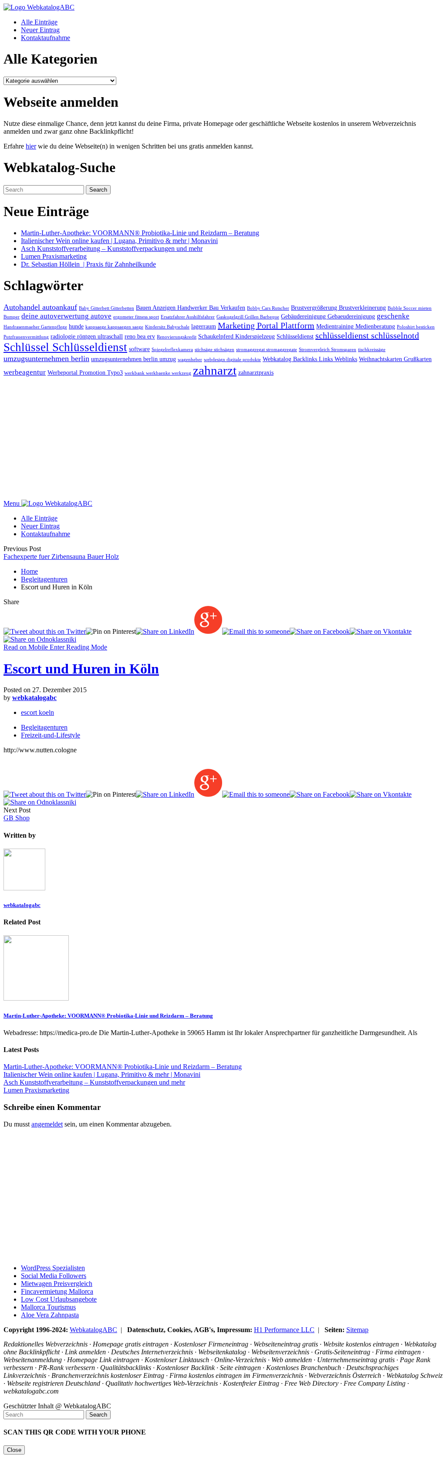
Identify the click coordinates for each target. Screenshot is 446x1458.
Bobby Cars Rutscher (268, 308)
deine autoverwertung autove (66, 316)
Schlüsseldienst (295, 336)
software (139, 348)
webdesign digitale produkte (232, 359)
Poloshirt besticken (416, 327)
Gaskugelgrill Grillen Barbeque (247, 317)
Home (29, 571)
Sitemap (357, 1329)
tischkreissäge (371, 349)
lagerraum (203, 326)
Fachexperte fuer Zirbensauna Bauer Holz (61, 556)
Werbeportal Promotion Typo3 (85, 372)
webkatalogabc (34, 697)
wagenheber (190, 359)
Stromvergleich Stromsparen (327, 349)
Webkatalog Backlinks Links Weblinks (310, 358)
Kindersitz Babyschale (167, 327)
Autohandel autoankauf (40, 307)
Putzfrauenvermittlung (26, 337)
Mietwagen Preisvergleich (56, 1283)
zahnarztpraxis (256, 372)
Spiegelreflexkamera (172, 349)
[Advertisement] (223, 439)
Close (14, 1450)
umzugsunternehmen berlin (46, 358)
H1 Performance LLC (284, 1329)
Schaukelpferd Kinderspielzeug (236, 336)
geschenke (393, 316)
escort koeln (37, 712)
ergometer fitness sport (136, 317)
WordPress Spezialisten (53, 1268)
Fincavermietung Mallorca (57, 1291)
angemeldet (47, 1124)
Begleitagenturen (44, 579)
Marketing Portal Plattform (266, 325)
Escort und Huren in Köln (81, 669)
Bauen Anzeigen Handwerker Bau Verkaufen (190, 307)
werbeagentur (24, 372)
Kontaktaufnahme (45, 37)
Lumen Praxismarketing (54, 256)
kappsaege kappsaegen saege (114, 327)
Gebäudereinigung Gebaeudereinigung (328, 316)
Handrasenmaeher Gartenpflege (35, 327)
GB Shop (16, 818)
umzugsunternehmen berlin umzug (133, 358)
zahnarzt (215, 370)
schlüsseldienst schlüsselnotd (367, 335)
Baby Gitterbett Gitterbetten (106, 308)
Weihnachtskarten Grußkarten (395, 358)
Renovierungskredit (176, 337)
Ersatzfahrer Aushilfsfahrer (188, 317)
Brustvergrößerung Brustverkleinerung (338, 307)
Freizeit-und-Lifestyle (50, 735)
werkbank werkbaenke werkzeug (158, 373)
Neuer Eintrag (40, 30)
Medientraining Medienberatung (355, 326)
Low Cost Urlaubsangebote (59, 1299)
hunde (76, 326)
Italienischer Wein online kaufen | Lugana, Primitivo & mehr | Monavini (119, 240)
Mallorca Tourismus (48, 1307)
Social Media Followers (53, 1275)
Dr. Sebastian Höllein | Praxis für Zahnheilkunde (88, 264)
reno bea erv (140, 336)
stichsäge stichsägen (214, 349)
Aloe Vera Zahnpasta (50, 1315)
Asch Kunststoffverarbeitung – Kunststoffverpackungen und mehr (112, 248)
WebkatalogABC (93, 1329)
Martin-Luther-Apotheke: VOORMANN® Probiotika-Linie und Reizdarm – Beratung (140, 233)
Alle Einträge (39, 22)
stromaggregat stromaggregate (266, 349)
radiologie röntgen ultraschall (87, 336)
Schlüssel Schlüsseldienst (65, 347)
